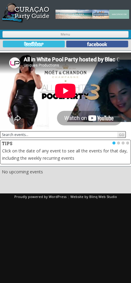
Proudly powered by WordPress (40, 196)
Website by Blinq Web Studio (93, 196)
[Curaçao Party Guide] (26, 21)
